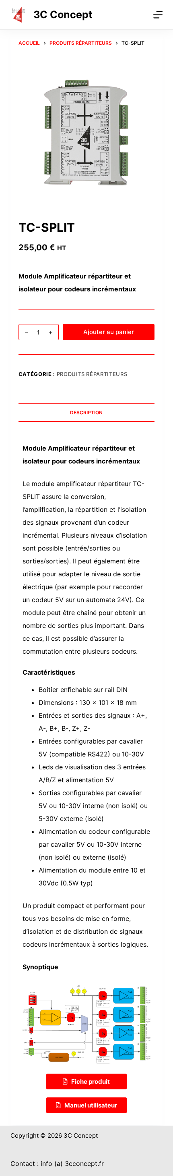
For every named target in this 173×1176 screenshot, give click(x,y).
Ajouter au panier (108, 332)
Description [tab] (86, 412)
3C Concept (63, 14)
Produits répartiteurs (92, 374)
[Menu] (158, 14)
